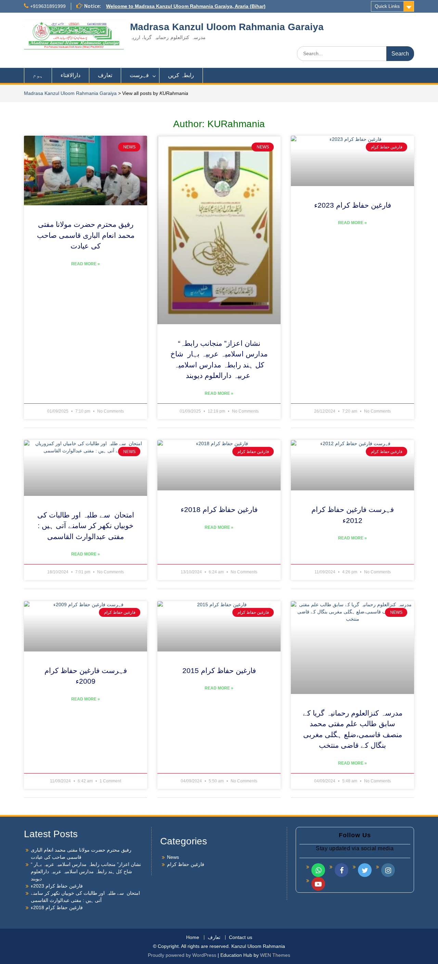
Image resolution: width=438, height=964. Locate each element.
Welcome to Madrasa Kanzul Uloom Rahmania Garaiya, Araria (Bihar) (186, 6)
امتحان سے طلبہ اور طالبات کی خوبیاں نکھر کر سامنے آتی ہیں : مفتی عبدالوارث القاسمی (85, 525)
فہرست (139, 75)
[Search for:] (355, 53)
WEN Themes (275, 955)
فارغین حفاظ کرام (185, 864)
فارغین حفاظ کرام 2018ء (219, 509)
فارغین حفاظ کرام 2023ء (352, 205)
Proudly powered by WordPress (182, 955)
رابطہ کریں (181, 75)
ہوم (38, 75)
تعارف (105, 75)
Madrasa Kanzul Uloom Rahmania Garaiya (227, 27)
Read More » (85, 263)
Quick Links (387, 6)
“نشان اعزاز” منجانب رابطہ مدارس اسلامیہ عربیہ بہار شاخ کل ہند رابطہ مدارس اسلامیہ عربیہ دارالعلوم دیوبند (86, 871)
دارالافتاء (70, 75)
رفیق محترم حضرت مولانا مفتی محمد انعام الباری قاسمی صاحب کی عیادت (85, 235)
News (173, 857)
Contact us (240, 937)
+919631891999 (48, 6)
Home (192, 937)
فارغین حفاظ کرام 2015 (219, 670)
